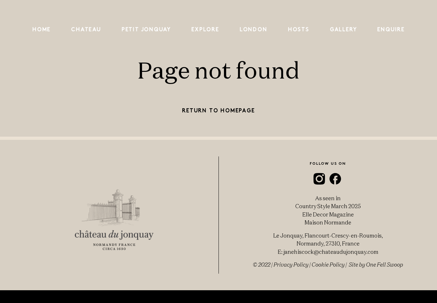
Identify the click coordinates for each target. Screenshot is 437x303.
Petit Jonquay (146, 30)
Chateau (86, 30)
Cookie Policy (328, 264)
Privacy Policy (291, 264)
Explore (205, 30)
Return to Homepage (218, 111)
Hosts (298, 30)
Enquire (391, 30)
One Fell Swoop (384, 264)
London (253, 30)
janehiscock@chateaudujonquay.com (330, 251)
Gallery (343, 30)
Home (41, 30)
